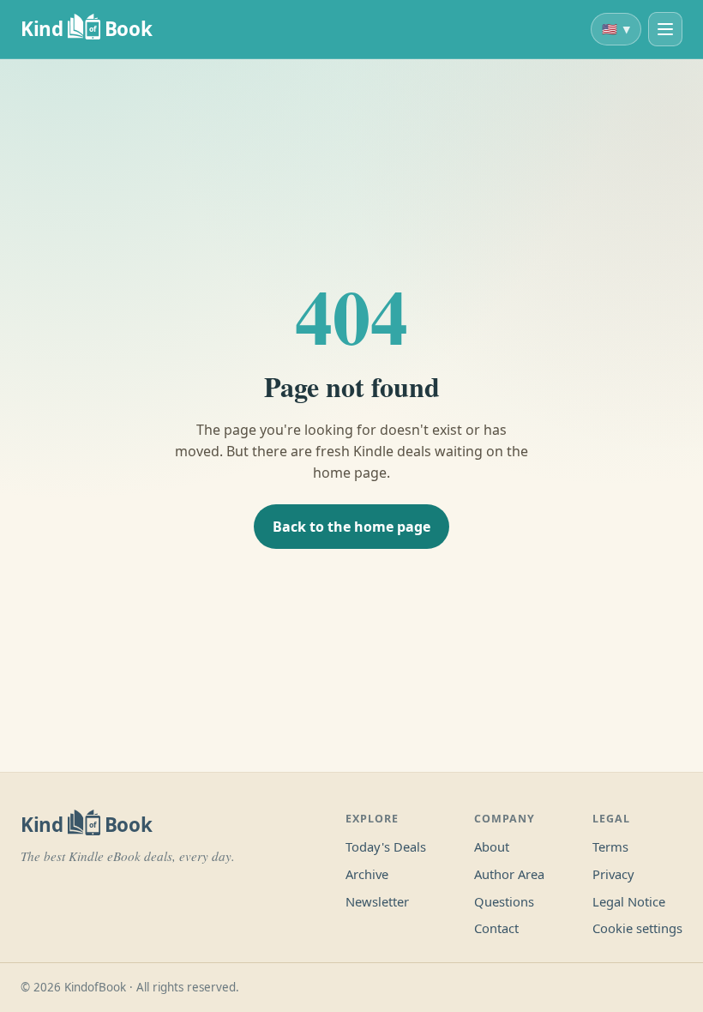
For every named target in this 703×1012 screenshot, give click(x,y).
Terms (610, 846)
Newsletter (377, 901)
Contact (496, 928)
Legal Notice (628, 901)
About (491, 846)
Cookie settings (637, 928)
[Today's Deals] (665, 29)
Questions (504, 901)
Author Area (509, 873)
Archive (366, 873)
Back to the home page (351, 526)
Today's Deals (385, 846)
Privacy (613, 873)
